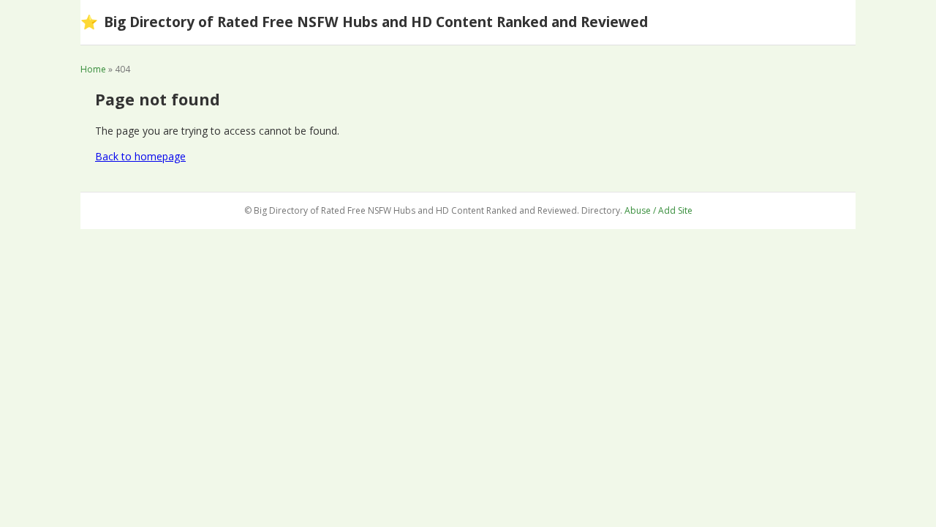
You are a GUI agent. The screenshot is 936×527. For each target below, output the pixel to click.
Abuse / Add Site (658, 210)
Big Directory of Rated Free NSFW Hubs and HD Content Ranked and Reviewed (364, 21)
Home (93, 69)
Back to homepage (140, 156)
